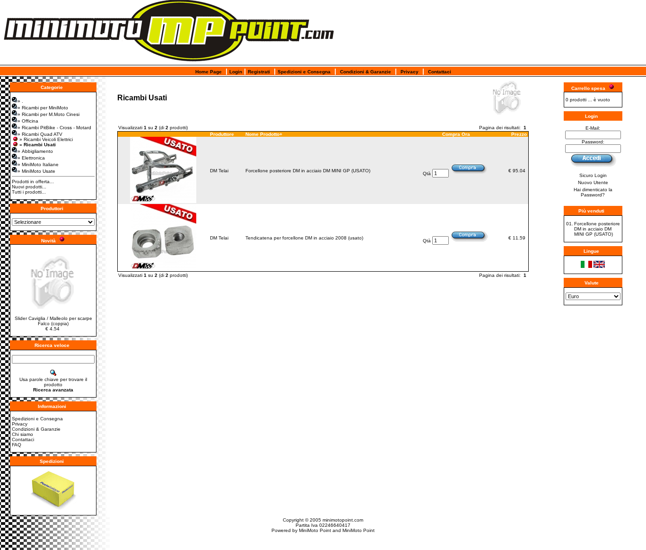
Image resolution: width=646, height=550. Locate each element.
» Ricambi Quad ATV (39, 134)
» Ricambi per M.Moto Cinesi (48, 114)
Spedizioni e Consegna (304, 71)
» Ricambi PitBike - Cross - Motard (54, 127)
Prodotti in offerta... (33, 181)
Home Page (208, 71)
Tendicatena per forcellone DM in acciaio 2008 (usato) (304, 237)
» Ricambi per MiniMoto (42, 107)
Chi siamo (22, 434)
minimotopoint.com (343, 520)
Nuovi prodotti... (29, 186)
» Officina (27, 121)
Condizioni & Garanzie (365, 71)
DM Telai (219, 170)
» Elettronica (31, 157)
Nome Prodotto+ (263, 134)
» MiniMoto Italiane (38, 164)
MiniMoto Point (315, 530)
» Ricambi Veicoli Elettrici (46, 139)
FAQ (16, 444)
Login (235, 71)
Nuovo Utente (593, 182)
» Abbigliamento (35, 151)
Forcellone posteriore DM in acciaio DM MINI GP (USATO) (307, 170)
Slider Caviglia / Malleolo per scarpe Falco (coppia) (53, 321)
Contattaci (439, 71)
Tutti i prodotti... (29, 192)
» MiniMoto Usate (36, 171)
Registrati (259, 71)
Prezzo (519, 134)
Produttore (222, 134)
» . (20, 101)
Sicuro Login (593, 175)
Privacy (410, 71)
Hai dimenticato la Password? (593, 192)
